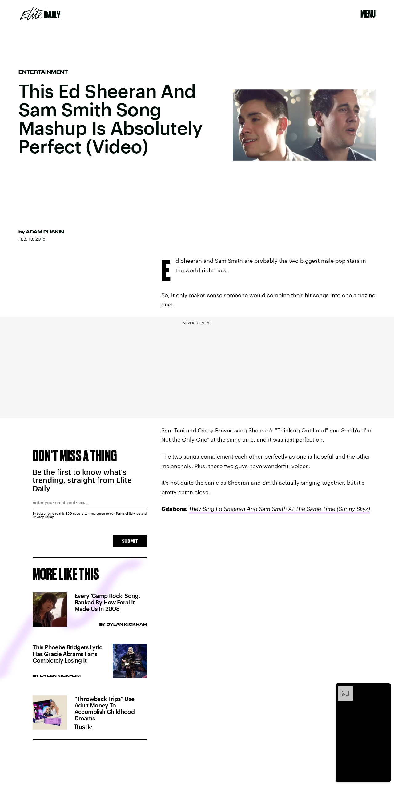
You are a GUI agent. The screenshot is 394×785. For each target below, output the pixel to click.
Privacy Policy (43, 517)
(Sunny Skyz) (352, 508)
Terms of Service (128, 513)
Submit (130, 541)
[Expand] (342, 689)
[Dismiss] (384, 689)
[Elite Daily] (40, 13)
